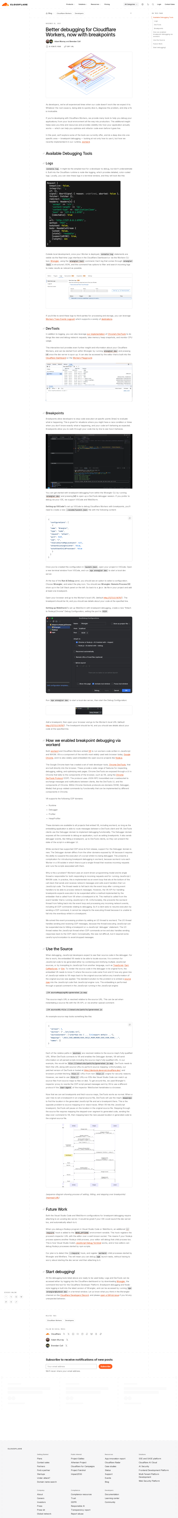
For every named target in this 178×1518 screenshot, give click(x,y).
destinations (106, 319)
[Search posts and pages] (153, 4)
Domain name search (47, 1482)
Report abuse (77, 1514)
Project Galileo (77, 1458)
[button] (83, 214)
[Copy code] (129, 518)
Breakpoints (158, 28)
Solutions (82, 4)
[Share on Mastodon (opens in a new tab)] (6, 1302)
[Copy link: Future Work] (44, 1209)
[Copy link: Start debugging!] (44, 1272)
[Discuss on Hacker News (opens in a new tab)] (6, 1297)
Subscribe (105, 1366)
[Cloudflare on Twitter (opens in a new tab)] (68, 1334)
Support (108, 1474)
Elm (63, 968)
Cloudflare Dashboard (56, 358)
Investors (41, 1502)
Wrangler (54, 261)
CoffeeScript (51, 968)
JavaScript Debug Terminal (88, 1243)
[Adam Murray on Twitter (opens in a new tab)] (67, 1340)
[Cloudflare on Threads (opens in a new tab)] (96, 1334)
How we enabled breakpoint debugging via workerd (163, 34)
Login (159, 4)
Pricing (107, 4)
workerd (86, 142)
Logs (156, 21)
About (40, 1494)
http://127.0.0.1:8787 (113, 597)
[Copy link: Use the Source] (44, 949)
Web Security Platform (149, 1481)
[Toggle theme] (148, 4)
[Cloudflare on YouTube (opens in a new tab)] (78, 1334)
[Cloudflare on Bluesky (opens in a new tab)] (91, 1334)
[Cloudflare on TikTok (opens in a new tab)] (101, 1334)
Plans (39, 1458)
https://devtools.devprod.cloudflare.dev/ (102, 1070)
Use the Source (159, 40)
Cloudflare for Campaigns (83, 1466)
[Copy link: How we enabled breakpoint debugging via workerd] (44, 740)
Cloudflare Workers (64, 13)
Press (39, 1506)
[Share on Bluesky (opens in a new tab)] (21, 1297)
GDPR (74, 1502)
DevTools (157, 25)
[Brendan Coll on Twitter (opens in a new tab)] (66, 1345)
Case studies (110, 1466)
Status (108, 1470)
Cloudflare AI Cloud (148, 1462)
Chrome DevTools (117, 764)
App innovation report (115, 1458)
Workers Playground (82, 358)
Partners (41, 1466)
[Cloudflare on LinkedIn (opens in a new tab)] (73, 1334)
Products (69, 4)
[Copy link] (16, 1302)
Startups (41, 1474)
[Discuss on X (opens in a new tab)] (11, 1297)
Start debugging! (159, 47)
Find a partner (43, 1470)
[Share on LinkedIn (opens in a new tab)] (16, 1297)
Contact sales (43, 1462)
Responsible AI (78, 1506)
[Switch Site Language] (142, 4)
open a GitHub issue (109, 1295)
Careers (40, 1498)
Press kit (41, 1510)
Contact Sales (170, 4)
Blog (107, 1482)
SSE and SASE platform (150, 1458)
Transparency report (80, 1510)
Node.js (119, 758)
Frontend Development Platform (154, 1470)
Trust (73, 1498)
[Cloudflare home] (15, 4)
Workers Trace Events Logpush (60, 319)
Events (108, 1478)
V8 (90, 751)
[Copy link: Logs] (44, 163)
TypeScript (118, 965)
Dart (126, 965)
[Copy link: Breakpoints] (44, 413)
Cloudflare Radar (112, 1462)
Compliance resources (81, 1494)
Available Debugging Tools (163, 17)
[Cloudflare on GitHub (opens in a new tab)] (87, 1334)
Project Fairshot (78, 1470)
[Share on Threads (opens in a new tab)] (11, 1302)
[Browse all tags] (130, 13)
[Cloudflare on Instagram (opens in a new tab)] (82, 1334)
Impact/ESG (76, 1474)
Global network (44, 1514)
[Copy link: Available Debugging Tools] (44, 153)
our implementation (96, 334)
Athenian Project (78, 1462)
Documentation (112, 1494)
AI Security (144, 1466)
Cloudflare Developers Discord (74, 1295)
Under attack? (43, 1478)
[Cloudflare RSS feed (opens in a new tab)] (64, 1334)
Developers (79, 13)
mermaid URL (52, 1197)
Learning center (112, 1498)
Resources (95, 4)
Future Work (157, 44)
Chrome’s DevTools (117, 334)
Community (110, 1502)
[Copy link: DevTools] (44, 328)
